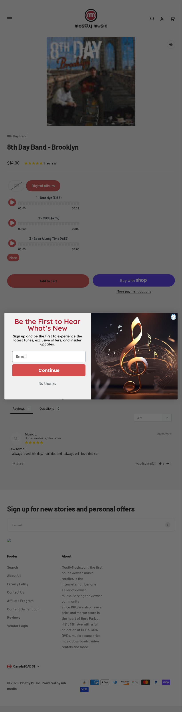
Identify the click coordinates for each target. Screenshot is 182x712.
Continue (48, 370)
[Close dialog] (173, 317)
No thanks (47, 384)
